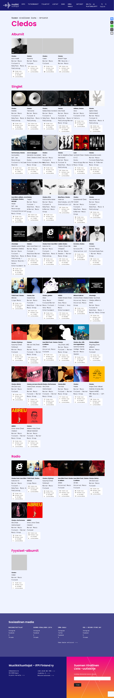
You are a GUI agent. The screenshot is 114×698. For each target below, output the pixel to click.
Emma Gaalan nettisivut (66, 642)
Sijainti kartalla (15, 675)
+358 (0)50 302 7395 (44, 671)
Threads (11, 637)
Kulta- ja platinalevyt (92, 5)
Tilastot (46, 4)
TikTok (60, 633)
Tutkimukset (33, 4)
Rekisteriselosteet (44, 675)
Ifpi (23, 4)
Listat (55, 4)
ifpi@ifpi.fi (42, 673)
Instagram (12, 630)
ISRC (63, 4)
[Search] (102, 4)
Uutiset (79, 4)
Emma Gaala (70, 5)
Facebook (11, 633)
